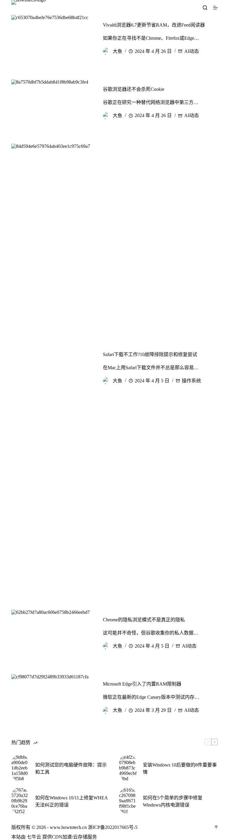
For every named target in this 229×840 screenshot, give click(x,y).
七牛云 (34, 836)
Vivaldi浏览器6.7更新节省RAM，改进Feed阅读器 (154, 24)
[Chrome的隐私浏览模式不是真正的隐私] (52, 633)
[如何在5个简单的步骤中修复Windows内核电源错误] (128, 800)
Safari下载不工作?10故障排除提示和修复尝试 (150, 354)
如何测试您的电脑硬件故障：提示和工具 (71, 768)
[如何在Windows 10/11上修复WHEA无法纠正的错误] (20, 800)
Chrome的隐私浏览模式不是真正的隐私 (144, 619)
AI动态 (191, 51)
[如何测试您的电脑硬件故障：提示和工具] (20, 768)
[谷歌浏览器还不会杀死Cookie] (52, 102)
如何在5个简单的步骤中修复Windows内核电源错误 (172, 801)
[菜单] (215, 7)
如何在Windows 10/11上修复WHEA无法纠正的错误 (71, 801)
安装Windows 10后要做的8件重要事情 (180, 768)
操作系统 (191, 380)
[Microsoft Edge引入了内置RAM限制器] (52, 697)
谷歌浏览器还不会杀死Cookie (133, 89)
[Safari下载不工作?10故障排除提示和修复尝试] (52, 368)
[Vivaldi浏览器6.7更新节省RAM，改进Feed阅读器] (52, 38)
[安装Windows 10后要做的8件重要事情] (128, 768)
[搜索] (205, 7)
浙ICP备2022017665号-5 (112, 827)
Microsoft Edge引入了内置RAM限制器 (142, 683)
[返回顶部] (216, 827)
